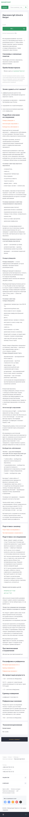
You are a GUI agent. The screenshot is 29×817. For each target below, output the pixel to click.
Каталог (5, 7)
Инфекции (16, 757)
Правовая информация (9, 791)
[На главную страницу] (6, 2)
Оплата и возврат (15, 789)
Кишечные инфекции (8, 759)
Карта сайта (6, 789)
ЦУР (17, 791)
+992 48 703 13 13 (8, 767)
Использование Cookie (9, 792)
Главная (5, 757)
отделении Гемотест (19, 71)
